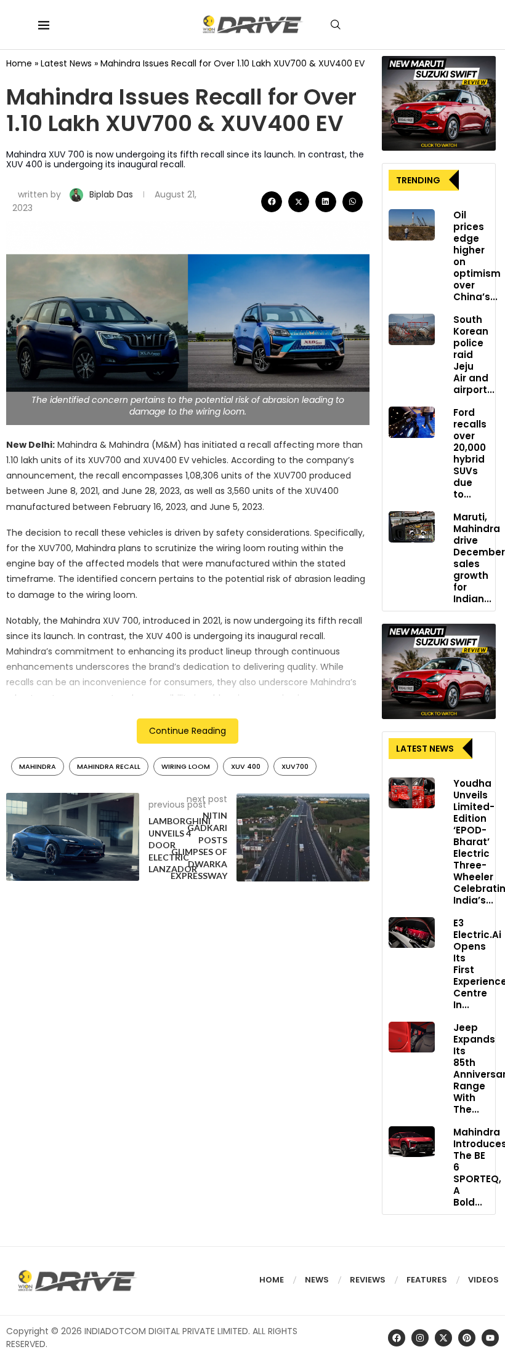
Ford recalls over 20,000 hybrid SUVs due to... (470, 453)
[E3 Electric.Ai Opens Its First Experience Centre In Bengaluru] (412, 932)
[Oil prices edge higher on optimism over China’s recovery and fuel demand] (412, 224)
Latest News (66, 63)
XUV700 (295, 766)
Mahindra (37, 766)
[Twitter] (443, 1337)
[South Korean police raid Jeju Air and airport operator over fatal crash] (412, 329)
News (317, 1280)
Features (426, 1280)
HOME (271, 1280)
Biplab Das (112, 194)
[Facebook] (396, 1337)
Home (19, 63)
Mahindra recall (108, 766)
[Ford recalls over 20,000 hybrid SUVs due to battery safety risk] (412, 422)
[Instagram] (420, 1337)
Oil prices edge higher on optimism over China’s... (477, 256)
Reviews (368, 1280)
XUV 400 (246, 766)
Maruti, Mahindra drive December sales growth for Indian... (479, 558)
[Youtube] (490, 1337)
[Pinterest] (466, 1337)
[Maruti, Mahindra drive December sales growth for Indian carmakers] (412, 526)
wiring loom (185, 766)
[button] (271, 201)
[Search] (336, 24)
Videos (483, 1280)
